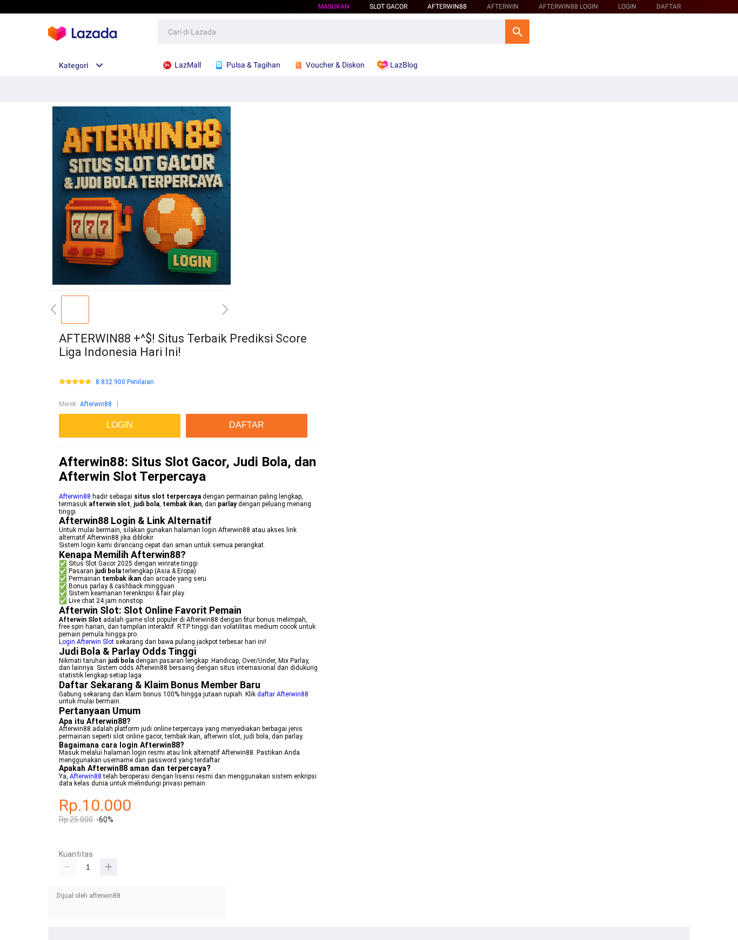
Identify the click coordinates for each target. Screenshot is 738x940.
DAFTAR (668, 6)
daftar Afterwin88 (282, 694)
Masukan (334, 6)
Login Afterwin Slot (86, 642)
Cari (517, 31)
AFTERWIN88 (447, 6)
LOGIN (627, 6)
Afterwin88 (96, 404)
